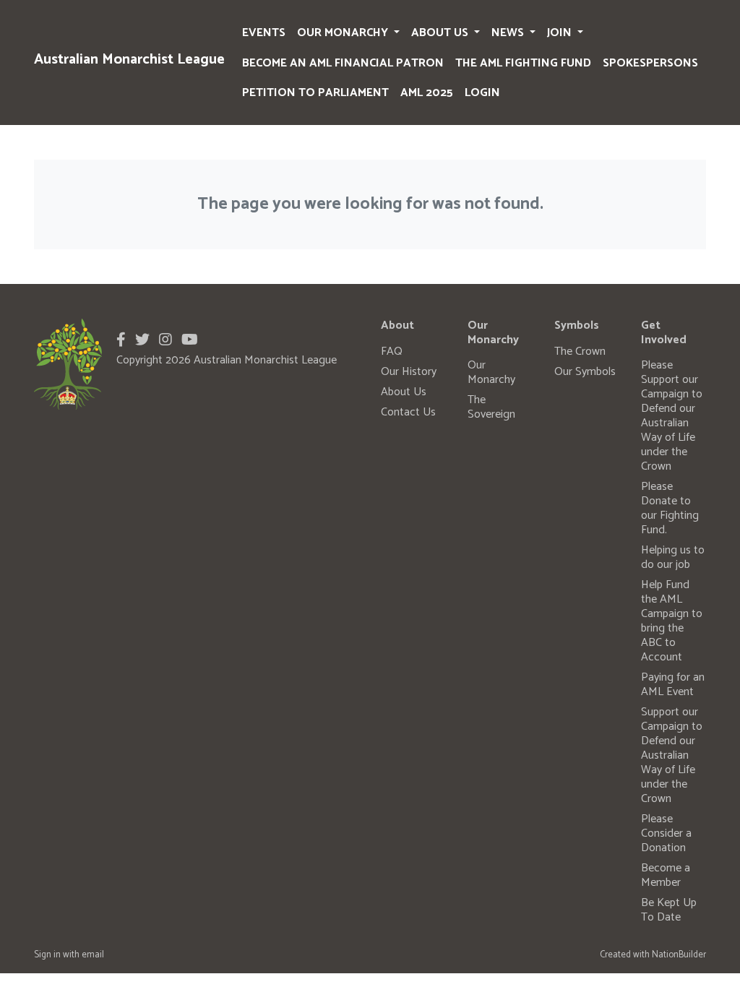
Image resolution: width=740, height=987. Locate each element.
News (509, 33)
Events (263, 33)
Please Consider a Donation (666, 833)
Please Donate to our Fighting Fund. (670, 508)
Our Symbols (585, 372)
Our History (408, 372)
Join (561, 33)
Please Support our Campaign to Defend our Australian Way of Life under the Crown (671, 415)
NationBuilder (679, 954)
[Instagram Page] (165, 341)
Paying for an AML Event (673, 685)
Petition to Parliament (315, 93)
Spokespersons (650, 63)
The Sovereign (491, 407)
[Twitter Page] (142, 341)
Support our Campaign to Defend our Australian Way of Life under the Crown (671, 755)
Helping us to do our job (673, 557)
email (93, 954)
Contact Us (408, 412)
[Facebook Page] (121, 341)
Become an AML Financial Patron (343, 63)
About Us (441, 33)
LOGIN (482, 93)
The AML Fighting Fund (523, 63)
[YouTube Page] (189, 341)
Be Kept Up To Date (669, 910)
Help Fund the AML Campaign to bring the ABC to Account (671, 621)
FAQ (392, 351)
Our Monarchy (344, 33)
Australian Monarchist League (129, 60)
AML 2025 (426, 93)
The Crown (580, 351)
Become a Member (665, 875)
